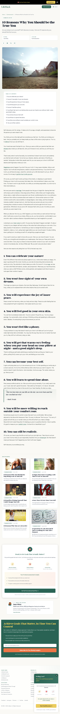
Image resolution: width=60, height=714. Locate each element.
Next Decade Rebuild (5, 692)
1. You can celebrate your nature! (14, 96)
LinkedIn (26, 700)
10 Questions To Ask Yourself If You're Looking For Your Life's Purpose (42, 530)
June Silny (5, 38)
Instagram (9, 700)
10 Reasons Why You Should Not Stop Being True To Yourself (14, 475)
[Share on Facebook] (3, 43)
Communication (10, 14)
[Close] (57, 2)
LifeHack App (34, 672)
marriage (19, 190)
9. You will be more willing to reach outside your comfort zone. (22, 120)
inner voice (17, 223)
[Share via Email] (14, 43)
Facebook (3, 700)
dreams (6, 148)
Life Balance (3, 678)
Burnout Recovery (5, 684)
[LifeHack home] (6, 7)
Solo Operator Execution (6, 694)
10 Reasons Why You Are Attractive (15, 526)
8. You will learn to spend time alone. (15, 117)
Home (3, 14)
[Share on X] (11, 43)
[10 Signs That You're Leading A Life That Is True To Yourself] (44, 464)
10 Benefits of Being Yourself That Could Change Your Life (15, 501)
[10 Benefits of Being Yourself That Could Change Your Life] (16, 489)
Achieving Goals (4, 679)
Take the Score (46, 6)
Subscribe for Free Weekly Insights (30, 650)
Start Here (4, 670)
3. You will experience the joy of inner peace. (17, 102)
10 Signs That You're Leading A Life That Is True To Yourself (44, 475)
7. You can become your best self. (14, 114)
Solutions (4, 682)
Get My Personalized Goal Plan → (30, 590)
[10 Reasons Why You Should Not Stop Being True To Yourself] (16, 464)
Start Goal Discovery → (46, 706)
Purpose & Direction (5, 688)
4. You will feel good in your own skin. (15, 104)
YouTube (21, 700)
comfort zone (22, 424)
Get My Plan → (51, 2)
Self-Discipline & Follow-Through (8, 686)
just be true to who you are (24, 174)
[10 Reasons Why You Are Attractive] (16, 515)
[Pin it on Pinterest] (7, 43)
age (49, 264)
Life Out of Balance (5, 690)
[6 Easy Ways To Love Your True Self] (44, 489)
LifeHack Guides (4, 672)
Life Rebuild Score (5, 674)
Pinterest (15, 700)
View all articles (16, 612)
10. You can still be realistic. (13, 123)
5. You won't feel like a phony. (13, 107)
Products (33, 670)
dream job (43, 437)
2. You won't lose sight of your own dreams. (17, 99)
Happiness (7, 167)
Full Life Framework (5, 676)
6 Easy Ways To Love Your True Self (44, 500)
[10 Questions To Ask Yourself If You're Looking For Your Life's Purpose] (44, 517)
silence (7, 142)
